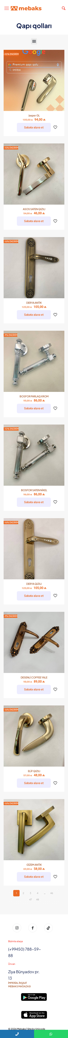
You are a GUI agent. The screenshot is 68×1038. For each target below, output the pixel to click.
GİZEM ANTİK (34, 864)
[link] (34, 997)
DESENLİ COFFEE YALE (34, 677)
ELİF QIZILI (34, 771)
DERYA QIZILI (34, 583)
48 (37, 899)
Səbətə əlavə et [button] (34, 127)
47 (30, 899)
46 (51, 893)
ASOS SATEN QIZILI (34, 209)
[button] (34, 41)
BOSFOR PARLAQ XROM (34, 396)
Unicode (40, 1028)
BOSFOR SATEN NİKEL (34, 490)
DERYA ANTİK (34, 302)
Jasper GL (34, 115)
